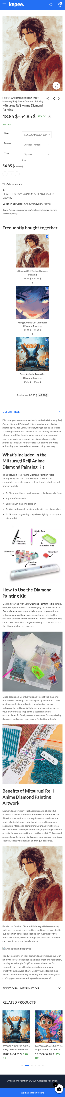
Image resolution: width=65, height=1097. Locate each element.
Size (6, 133)
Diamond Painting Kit (41, 603)
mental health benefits (43, 814)
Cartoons (36, 209)
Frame (7, 143)
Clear (24, 160)
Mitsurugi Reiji (10, 213)
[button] (22, 1065)
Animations (15, 209)
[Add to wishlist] (27, 1013)
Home (5, 97)
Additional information (20, 988)
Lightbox (56, 86)
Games (26, 1046)
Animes (26, 209)
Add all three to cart (32, 1092)
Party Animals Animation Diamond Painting (24, 1049)
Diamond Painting (32, 926)
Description (11, 411)
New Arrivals (45, 203)
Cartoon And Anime (26, 203)
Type (6, 152)
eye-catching (9, 933)
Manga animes (49, 209)
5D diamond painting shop (24, 97)
